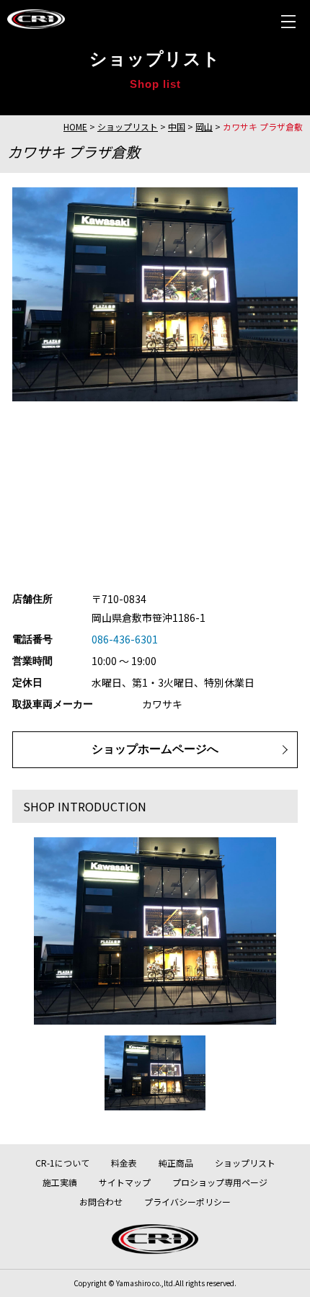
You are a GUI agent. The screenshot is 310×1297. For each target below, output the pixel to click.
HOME (75, 126)
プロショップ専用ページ (219, 1182)
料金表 (124, 1162)
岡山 (204, 126)
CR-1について (62, 1162)
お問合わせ (101, 1201)
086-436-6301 (125, 639)
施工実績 (60, 1182)
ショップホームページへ (155, 749)
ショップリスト (127, 126)
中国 (176, 126)
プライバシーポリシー (187, 1201)
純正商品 (176, 1162)
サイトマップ (125, 1182)
